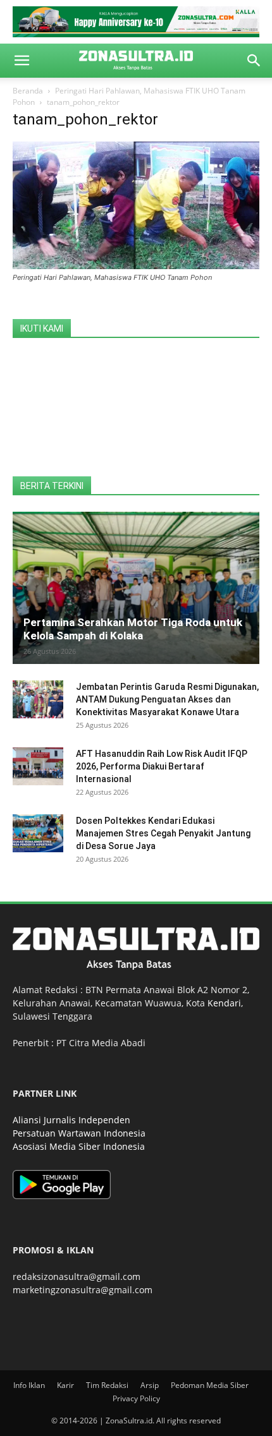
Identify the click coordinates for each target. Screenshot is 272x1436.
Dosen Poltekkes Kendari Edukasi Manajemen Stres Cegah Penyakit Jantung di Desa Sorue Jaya (163, 833)
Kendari (224, 1003)
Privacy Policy (136, 1398)
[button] (21, 61)
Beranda (28, 90)
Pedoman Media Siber (210, 1385)
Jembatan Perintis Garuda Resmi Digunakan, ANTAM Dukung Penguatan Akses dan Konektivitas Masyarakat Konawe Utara (167, 699)
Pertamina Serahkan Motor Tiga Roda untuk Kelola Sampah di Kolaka (132, 629)
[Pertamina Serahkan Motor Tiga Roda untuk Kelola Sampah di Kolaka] (136, 588)
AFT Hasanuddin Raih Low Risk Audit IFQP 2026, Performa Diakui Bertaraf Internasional (161, 766)
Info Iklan (29, 1385)
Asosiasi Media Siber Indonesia (79, 1146)
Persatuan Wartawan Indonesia (79, 1133)
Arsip (149, 1385)
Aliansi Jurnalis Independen (71, 1120)
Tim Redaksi (107, 1385)
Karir (65, 1385)
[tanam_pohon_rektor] (136, 265)
